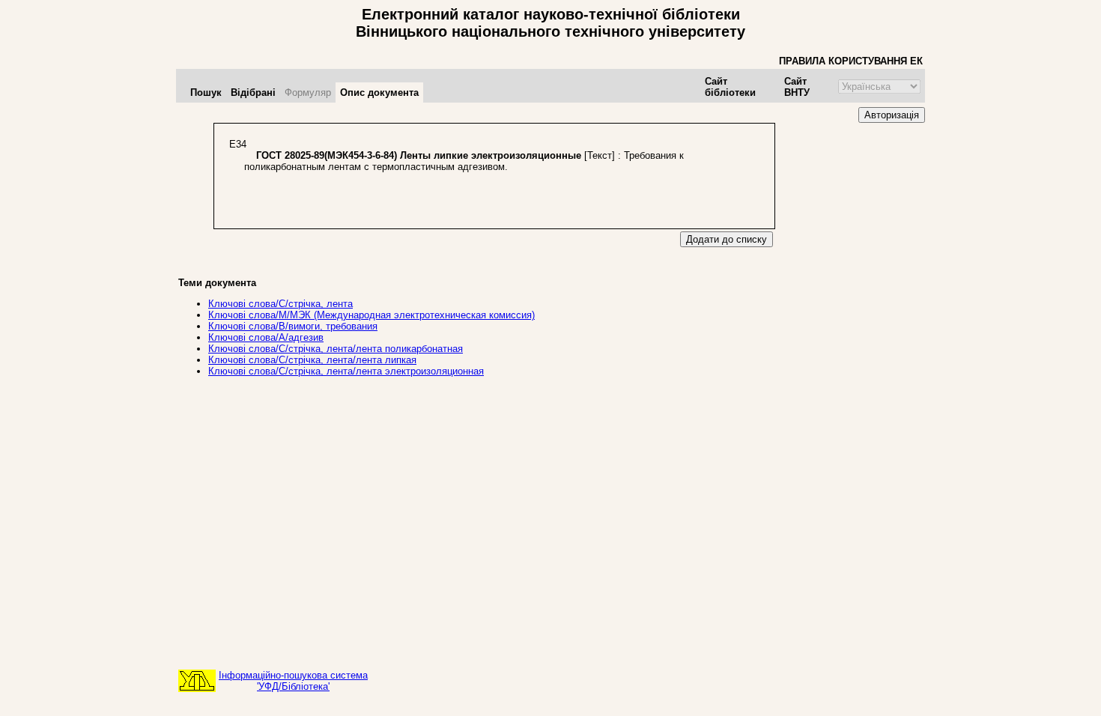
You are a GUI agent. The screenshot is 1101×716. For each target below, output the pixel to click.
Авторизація (891, 115)
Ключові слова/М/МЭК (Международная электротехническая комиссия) (371, 315)
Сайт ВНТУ (797, 87)
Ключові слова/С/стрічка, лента (280, 303)
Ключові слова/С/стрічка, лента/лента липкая (312, 359)
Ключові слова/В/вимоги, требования (292, 326)
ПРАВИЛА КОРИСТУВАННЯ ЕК (851, 61)
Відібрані (253, 92)
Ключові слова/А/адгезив (266, 337)
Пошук (206, 92)
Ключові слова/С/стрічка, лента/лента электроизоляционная (346, 371)
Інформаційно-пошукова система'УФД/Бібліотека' (293, 681)
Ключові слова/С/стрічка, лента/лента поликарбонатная (335, 348)
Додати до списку (726, 239)
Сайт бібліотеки (730, 87)
